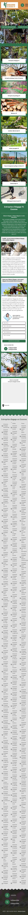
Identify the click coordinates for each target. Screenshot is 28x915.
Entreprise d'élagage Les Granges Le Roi (14, 532)
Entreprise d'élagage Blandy (5, 521)
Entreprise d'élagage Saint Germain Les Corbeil (23, 531)
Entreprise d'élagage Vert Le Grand (23, 718)
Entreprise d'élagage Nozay (14, 789)
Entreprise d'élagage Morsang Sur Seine (14, 770)
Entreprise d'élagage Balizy (23, 876)
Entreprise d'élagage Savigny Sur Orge (23, 617)
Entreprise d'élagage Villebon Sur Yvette (23, 751)
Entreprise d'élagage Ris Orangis (23, 443)
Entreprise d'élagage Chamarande (5, 705)
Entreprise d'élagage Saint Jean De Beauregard (23, 548)
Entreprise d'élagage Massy (14, 671)
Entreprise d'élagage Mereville (14, 688)
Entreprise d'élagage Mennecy (14, 683)
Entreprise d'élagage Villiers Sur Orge (23, 798)
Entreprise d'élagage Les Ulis (23, 823)
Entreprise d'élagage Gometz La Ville (14, 517)
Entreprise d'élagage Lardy (14, 596)
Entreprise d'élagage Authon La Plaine (5, 469)
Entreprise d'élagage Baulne (5, 510)
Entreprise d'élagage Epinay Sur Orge (5, 866)
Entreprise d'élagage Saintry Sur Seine (23, 583)
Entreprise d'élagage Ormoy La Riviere (14, 814)
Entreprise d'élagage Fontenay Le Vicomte (14, 469)
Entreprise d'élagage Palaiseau (14, 832)
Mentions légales (21, 911)
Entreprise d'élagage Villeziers (23, 847)
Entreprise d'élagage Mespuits (14, 699)
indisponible (12, 348)
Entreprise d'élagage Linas (14, 620)
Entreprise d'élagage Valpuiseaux (23, 669)
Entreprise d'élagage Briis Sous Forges (5, 646)
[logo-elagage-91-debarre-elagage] (9, 5)
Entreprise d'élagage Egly (5, 850)
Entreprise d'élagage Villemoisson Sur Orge (23, 776)
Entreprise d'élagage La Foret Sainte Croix (14, 485)
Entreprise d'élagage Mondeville (14, 727)
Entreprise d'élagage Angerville (5, 439)
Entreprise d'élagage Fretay (23, 871)
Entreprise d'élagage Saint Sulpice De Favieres (23, 591)
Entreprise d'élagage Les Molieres (14, 721)
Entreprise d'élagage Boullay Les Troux (5, 577)
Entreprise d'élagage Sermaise (23, 624)
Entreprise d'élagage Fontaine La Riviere (14, 454)
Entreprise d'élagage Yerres (23, 817)
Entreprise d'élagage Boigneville (5, 527)
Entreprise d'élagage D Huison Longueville (5, 827)
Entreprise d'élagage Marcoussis (14, 650)
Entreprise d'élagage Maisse (14, 644)
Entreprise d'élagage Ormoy (14, 808)
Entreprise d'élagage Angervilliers (5, 444)
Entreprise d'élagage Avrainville (5, 490)
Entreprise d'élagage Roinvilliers (23, 455)
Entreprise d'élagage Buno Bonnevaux (5, 672)
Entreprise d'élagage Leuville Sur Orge (14, 608)
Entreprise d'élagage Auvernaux (5, 475)
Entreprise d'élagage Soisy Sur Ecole (23, 630)
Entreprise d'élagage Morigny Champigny (14, 756)
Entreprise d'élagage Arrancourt (5, 455)
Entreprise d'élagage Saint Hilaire (23, 540)
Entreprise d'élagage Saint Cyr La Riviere (23, 487)
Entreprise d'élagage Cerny (5, 685)
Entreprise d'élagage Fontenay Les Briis (14, 461)
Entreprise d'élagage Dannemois (5, 821)
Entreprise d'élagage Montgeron (14, 738)
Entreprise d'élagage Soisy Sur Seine (23, 638)
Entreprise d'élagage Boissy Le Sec (5, 555)
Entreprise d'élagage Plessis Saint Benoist (14, 861)
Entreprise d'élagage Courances (5, 788)
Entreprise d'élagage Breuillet (5, 626)
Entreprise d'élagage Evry (14, 433)
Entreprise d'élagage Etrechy (14, 427)
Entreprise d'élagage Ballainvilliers (5, 495)
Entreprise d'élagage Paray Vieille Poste (14, 839)
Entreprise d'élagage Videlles (23, 731)
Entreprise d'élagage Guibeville (14, 545)
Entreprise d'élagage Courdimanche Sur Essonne (5, 801)
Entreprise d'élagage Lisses (14, 626)
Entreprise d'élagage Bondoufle (5, 570)
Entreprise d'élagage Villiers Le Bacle (23, 791)
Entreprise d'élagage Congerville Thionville (23, 652)
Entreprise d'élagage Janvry (14, 583)
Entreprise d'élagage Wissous (23, 812)
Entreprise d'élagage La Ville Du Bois (23, 764)
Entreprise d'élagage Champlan (5, 716)
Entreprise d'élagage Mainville (23, 882)
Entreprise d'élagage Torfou (23, 664)
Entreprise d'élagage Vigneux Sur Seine (23, 738)
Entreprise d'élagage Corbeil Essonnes (5, 767)
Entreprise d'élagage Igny (14, 565)
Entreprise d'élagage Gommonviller (23, 865)
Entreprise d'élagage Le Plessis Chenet (23, 829)
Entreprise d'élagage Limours (14, 615)
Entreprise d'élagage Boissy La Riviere (5, 541)
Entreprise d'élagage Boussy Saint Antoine (5, 592)
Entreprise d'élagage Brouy (5, 652)
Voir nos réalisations (8, 27)
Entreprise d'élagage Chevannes (5, 748)
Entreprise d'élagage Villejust (23, 770)
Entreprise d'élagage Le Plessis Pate (14, 853)
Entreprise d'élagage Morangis (14, 749)
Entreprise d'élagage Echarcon (5, 845)
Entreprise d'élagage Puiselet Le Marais (14, 876)
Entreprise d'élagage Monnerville (14, 732)
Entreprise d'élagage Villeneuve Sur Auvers (23, 784)
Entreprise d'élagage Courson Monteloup (5, 809)
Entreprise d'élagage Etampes (5, 878)
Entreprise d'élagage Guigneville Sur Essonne (14, 552)
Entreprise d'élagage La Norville (14, 784)
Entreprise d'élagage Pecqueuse (14, 846)
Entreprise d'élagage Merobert (14, 694)
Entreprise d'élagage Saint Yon (23, 604)
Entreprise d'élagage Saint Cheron (23, 480)
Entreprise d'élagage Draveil (5, 839)
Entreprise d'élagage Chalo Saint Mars (5, 692)
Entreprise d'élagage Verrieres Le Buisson (23, 711)
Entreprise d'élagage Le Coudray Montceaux (5, 780)
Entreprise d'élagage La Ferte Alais (14, 440)
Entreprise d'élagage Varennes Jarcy (23, 685)
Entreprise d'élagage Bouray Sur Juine (5, 584)
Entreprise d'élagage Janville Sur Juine (14, 577)
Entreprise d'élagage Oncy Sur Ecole (14, 802)
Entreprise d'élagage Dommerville (5, 426)
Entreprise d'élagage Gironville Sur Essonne (14, 509)
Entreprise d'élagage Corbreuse (5, 773)
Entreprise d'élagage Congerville (5, 760)
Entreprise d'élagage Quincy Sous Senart (23, 429)
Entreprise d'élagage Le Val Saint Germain (23, 677)
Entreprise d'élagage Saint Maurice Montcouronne (23, 557)
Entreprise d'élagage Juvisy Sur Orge (14, 590)
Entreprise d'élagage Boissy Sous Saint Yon (5, 563)
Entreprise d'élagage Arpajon (5, 450)
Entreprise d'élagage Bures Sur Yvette (5, 679)
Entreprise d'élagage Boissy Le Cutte (5, 548)
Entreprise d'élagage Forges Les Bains (14, 493)
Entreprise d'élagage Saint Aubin (23, 472)
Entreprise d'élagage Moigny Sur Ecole (14, 713)
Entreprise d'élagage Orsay (14, 821)
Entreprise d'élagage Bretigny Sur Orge (5, 620)
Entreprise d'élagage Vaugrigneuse (23, 691)
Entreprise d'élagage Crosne (5, 815)
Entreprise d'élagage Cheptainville (5, 742)
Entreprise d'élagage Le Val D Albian (23, 853)
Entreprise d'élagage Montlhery (14, 744)
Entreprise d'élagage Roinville (23, 449)
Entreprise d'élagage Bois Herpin (5, 533)
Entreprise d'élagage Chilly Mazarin (5, 754)
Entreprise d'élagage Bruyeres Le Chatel (5, 664)
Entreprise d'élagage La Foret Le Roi (14, 477)
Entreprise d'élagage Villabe (23, 744)
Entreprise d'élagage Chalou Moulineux (5, 699)
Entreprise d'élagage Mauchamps (14, 677)
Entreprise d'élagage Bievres (5, 516)
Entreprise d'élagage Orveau (14, 826)
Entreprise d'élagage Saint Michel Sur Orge (23, 566)
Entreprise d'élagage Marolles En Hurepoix (14, 664)
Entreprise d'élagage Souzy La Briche (23, 645)
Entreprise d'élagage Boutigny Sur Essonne (5, 606)
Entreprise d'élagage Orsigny (23, 841)
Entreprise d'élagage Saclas (23, 460)
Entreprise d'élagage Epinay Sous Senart (5, 857)
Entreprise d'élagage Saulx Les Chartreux (23, 610)
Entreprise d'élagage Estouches (5, 872)
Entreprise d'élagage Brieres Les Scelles (5, 639)
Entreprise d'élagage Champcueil (5, 711)
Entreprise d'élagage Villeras (23, 836)
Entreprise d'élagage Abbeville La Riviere (5, 432)
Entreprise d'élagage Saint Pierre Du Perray (23, 575)
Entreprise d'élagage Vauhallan (23, 697)
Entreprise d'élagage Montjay (23, 860)
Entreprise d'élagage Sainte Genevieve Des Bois (23, 511)
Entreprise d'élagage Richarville (23, 436)
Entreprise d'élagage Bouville (5, 614)
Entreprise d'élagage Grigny (14, 539)
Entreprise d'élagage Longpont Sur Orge (14, 638)
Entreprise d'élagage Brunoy (5, 658)
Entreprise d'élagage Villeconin (23, 757)
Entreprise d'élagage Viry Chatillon (23, 805)
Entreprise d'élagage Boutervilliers (5, 599)
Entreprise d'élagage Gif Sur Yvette (14, 501)
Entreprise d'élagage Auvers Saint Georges (5, 483)
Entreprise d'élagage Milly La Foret (14, 706)
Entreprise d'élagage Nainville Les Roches (14, 777)
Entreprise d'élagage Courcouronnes (5, 793)
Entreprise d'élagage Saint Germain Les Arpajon (23, 520)
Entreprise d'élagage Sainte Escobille (23, 503)
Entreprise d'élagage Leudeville (14, 602)
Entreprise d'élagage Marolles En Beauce (14, 656)
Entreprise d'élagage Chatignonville (5, 727)
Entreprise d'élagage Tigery (23, 658)
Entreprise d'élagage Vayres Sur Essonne (23, 703)
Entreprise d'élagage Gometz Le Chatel (14, 524)
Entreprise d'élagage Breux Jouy (5, 632)
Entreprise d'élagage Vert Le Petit (23, 725)
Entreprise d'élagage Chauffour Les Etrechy (5, 735)
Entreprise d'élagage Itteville (14, 570)
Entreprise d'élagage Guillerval (14, 559)
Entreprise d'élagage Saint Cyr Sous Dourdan (23, 495)
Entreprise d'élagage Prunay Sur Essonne (14, 869)
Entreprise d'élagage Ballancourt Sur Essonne (5, 503)
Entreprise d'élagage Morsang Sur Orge (14, 763)
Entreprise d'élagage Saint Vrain (23, 598)
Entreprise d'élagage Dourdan (5, 833)
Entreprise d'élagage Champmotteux (5, 722)
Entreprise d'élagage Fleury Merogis (14, 447)
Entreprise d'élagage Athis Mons (5, 462)
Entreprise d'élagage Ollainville (14, 795)
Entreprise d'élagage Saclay (23, 466)
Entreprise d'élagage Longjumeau (14, 631)
